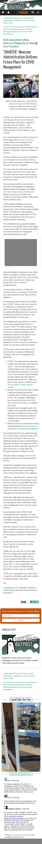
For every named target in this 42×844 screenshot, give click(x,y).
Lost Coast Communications (19, 835)
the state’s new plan (25, 140)
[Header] (21, 5)
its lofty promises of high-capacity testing (22, 384)
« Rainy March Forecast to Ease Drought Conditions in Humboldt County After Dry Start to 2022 (19, 20)
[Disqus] (21, 804)
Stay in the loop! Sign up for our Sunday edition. (21, 611)
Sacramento (14, 46)
